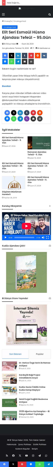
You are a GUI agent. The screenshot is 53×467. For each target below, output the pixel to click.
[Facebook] (5, 55)
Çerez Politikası (24, 444)
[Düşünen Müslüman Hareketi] (13, 182)
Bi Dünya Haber (10, 44)
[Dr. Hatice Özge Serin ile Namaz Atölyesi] (9, 366)
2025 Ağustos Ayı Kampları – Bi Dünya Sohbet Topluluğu (34, 413)
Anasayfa (8, 21)
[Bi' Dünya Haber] (26, 8)
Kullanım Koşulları (22, 449)
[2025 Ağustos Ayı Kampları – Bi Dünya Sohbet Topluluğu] (9, 415)
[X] (11, 55)
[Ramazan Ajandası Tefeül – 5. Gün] (39, 143)
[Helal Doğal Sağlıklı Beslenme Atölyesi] (9, 403)
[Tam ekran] (47, 237)
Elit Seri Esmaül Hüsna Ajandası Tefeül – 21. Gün (38, 166)
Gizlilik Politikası (39, 444)
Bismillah (6, 86)
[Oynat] (5, 237)
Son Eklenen (15, 354)
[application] (26, 226)
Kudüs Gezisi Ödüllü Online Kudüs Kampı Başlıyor (32, 388)
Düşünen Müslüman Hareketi (11, 193)
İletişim (35, 449)
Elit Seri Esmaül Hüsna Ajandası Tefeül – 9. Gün (12, 140)
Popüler (40, 354)
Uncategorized (19, 21)
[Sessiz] (43, 237)
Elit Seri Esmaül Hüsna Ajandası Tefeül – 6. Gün (38, 180)
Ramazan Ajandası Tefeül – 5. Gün (37, 153)
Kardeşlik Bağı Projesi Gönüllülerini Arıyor (29, 376)
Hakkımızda (11, 444)
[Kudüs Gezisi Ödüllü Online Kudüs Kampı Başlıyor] (9, 391)
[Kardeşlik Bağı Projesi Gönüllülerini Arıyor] (9, 379)
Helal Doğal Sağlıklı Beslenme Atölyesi (23, 3)
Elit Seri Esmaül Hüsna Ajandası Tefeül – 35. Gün (12, 166)
